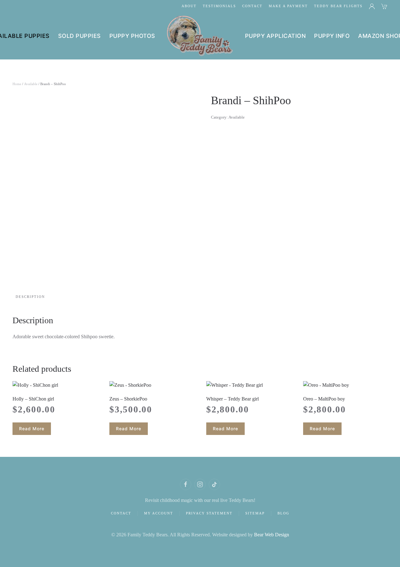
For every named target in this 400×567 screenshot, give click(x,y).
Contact (252, 6)
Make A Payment (288, 6)
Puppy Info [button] (332, 36)
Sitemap (255, 513)
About (189, 6)
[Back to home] (200, 36)
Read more (31, 428)
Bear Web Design (271, 534)
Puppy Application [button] (275, 36)
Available (31, 84)
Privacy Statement (209, 513)
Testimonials (219, 6)
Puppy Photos (132, 36)
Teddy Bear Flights (338, 6)
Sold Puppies (79, 36)
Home (16, 84)
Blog (283, 513)
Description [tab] (30, 297)
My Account (158, 513)
